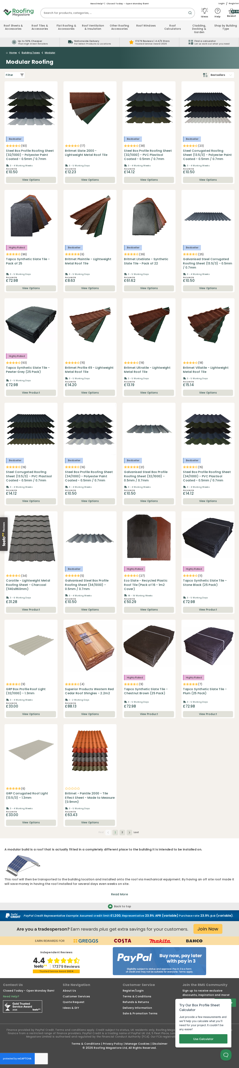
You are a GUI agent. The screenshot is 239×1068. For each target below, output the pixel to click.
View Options (31, 180)
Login (221, 3)
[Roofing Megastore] (18, 12)
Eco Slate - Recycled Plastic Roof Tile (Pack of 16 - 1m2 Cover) (145, 585)
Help (218, 16)
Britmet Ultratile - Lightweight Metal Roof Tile (147, 370)
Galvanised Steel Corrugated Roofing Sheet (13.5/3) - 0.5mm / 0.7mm (207, 263)
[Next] (129, 832)
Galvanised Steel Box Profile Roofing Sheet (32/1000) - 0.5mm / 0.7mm (145, 476)
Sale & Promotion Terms (140, 1013)
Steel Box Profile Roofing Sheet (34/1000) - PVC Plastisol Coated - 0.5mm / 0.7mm (207, 476)
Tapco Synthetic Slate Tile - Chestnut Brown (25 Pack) (146, 691)
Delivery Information (137, 1008)
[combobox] (118, 13)
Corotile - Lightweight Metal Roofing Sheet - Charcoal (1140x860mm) (28, 585)
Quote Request (73, 1002)
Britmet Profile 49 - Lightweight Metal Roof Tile (89, 370)
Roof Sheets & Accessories (13, 27)
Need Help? (11, 996)
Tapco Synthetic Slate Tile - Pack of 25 (28, 261)
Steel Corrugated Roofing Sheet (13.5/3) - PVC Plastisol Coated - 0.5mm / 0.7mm (29, 476)
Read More (119, 894)
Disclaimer (159, 1044)
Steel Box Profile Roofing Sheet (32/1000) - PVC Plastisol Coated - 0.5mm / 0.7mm (148, 155)
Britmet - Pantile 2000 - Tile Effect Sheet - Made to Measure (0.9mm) (90, 797)
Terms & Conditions (137, 996)
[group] (90, 42)
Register (234, 3)
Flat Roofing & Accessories (66, 27)
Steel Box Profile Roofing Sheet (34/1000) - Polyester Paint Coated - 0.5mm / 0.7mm (89, 476)
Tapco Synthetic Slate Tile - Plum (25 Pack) (205, 691)
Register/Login (133, 991)
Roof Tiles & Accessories (40, 27)
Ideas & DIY (71, 1008)
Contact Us (13, 985)
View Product (31, 392)
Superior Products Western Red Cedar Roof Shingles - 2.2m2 (89, 691)
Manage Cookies (137, 1044)
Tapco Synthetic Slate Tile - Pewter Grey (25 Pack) (28, 370)
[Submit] (191, 15)
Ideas (204, 16)
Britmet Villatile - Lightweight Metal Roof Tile (206, 370)
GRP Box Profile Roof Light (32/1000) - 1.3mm (26, 691)
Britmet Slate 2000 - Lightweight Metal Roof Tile (86, 153)
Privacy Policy (113, 1044)
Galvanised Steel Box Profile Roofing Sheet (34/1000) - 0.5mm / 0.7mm (86, 585)
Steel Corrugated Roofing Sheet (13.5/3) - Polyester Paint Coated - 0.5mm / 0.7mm (207, 155)
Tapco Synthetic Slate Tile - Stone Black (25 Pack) (205, 583)
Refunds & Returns (136, 1002)
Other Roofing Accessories (119, 27)
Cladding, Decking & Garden (199, 29)
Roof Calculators (172, 27)
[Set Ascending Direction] (205, 75)
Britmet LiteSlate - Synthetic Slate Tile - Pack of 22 (146, 261)
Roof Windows (146, 25)
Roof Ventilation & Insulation (93, 27)
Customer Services (76, 996)
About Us (69, 991)
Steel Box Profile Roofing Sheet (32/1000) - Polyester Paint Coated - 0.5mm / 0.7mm (30, 155)
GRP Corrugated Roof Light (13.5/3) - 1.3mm (27, 795)
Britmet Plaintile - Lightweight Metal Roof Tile (88, 261)
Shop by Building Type (225, 27)
